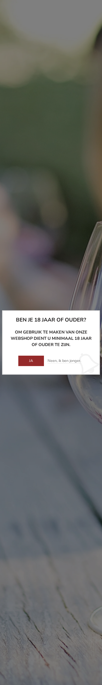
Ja (31, 360)
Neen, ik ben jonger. (64, 361)
